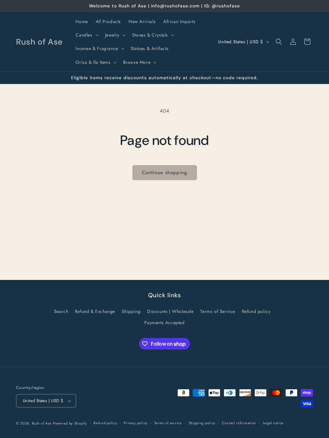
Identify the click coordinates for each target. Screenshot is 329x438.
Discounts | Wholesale (170, 311)
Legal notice (273, 422)
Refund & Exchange (95, 311)
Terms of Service (217, 311)
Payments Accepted (164, 322)
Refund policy (256, 311)
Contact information (239, 422)
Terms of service (168, 422)
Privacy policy (135, 422)
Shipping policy (202, 422)
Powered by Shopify (70, 423)
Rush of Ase (42, 423)
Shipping (131, 311)
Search (61, 311)
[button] (86, 35)
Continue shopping (164, 172)
